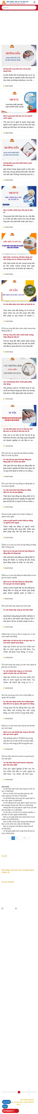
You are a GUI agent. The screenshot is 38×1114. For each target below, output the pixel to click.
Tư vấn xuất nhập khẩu (11, 1055)
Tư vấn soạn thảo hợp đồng (13, 1018)
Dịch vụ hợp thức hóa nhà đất (13, 1022)
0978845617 (8, 1111)
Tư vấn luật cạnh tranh (11, 1051)
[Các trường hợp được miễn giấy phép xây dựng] (19, 368)
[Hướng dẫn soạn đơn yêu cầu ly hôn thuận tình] (19, 55)
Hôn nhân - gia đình (10, 998)
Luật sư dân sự (8, 1002)
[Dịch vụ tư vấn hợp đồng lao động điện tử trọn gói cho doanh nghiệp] (19, 576)
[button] (19, 1092)
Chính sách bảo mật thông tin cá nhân (16, 953)
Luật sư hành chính (10, 1008)
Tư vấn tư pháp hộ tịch (11, 1068)
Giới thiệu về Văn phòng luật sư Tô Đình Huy (19, 939)
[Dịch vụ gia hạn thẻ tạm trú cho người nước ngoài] (19, 102)
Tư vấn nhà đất (8, 1035)
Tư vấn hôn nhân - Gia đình (13, 1038)
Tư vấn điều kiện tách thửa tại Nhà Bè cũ (19, 304)
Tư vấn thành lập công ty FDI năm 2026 (18, 610)
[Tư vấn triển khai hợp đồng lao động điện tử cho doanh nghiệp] (19, 484)
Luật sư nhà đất (8, 988)
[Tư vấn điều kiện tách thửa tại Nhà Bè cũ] (19, 290)
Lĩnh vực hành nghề (24, 28)
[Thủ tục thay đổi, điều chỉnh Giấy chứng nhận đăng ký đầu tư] (19, 329)
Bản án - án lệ (8, 975)
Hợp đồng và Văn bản (10, 1015)
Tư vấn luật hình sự (10, 1061)
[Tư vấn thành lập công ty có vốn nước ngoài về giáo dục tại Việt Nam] (19, 666)
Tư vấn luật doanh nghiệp (12, 1071)
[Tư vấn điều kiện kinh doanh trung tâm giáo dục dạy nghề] (19, 757)
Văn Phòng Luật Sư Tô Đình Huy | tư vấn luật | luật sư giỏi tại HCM (19, 1102)
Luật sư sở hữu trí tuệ (10, 1012)
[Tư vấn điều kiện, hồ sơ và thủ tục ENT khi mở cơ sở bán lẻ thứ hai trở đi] (19, 415)
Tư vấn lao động (8, 1045)
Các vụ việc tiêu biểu (10, 949)
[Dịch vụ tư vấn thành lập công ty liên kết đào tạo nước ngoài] (19, 727)
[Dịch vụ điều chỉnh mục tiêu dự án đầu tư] (19, 196)
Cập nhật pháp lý (9, 972)
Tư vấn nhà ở (7, 1041)
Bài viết (5, 965)
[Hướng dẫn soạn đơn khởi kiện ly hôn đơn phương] (19, 149)
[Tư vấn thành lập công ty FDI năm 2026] (19, 606)
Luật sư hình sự (8, 1005)
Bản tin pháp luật (9, 969)
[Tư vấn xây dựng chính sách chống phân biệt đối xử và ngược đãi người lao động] (19, 696)
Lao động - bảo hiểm (10, 995)
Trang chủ (10, 28)
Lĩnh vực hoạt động (10, 943)
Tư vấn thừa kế (8, 1031)
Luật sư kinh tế (8, 992)
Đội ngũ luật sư (8, 946)
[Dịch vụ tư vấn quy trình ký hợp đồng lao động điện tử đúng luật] (19, 546)
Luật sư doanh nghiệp (11, 985)
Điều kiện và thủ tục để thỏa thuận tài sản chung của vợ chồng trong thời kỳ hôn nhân (17, 259)
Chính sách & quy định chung (13, 956)
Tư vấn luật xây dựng (10, 1058)
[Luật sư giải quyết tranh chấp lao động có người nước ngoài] (19, 515)
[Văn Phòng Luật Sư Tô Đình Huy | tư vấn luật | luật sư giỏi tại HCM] (15, 2)
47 (24, 838)
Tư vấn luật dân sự (9, 1065)
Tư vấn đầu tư (8, 1048)
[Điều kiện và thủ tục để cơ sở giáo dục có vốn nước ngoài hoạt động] (19, 635)
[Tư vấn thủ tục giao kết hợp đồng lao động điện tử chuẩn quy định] (19, 454)
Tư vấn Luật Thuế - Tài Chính (13, 1075)
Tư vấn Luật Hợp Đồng (11, 1078)
